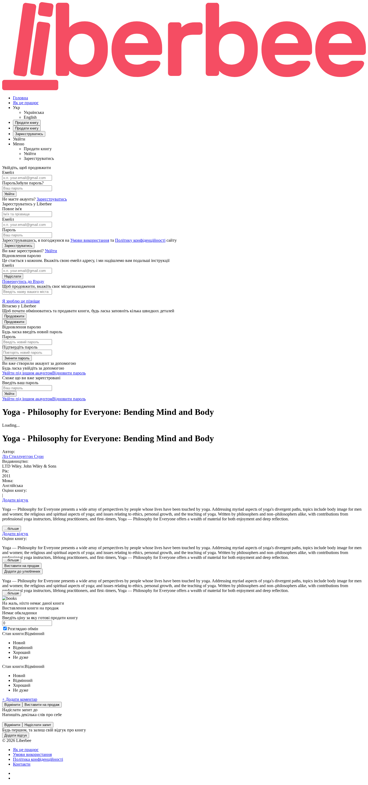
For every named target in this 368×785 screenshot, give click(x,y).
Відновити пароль (69, 373)
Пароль (9, 183)
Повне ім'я (12, 208)
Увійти (9, 194)
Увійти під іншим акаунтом (27, 373)
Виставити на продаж (42, 705)
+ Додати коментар (19, 699)
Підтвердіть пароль (19, 347)
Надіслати (12, 276)
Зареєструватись (52, 199)
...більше (11, 529)
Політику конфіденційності (140, 240)
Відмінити (12, 705)
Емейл (8, 172)
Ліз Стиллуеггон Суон (23, 456)
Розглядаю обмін (23, 628)
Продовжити (14, 316)
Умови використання (89, 240)
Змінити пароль (17, 358)
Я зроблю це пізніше (21, 301)
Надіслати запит (38, 725)
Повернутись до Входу (23, 281)
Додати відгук (15, 500)
